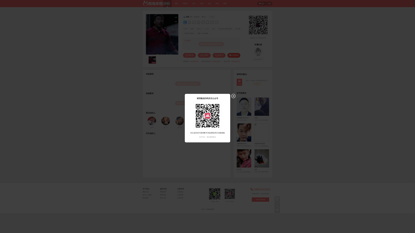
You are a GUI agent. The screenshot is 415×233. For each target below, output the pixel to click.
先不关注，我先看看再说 (207, 137)
